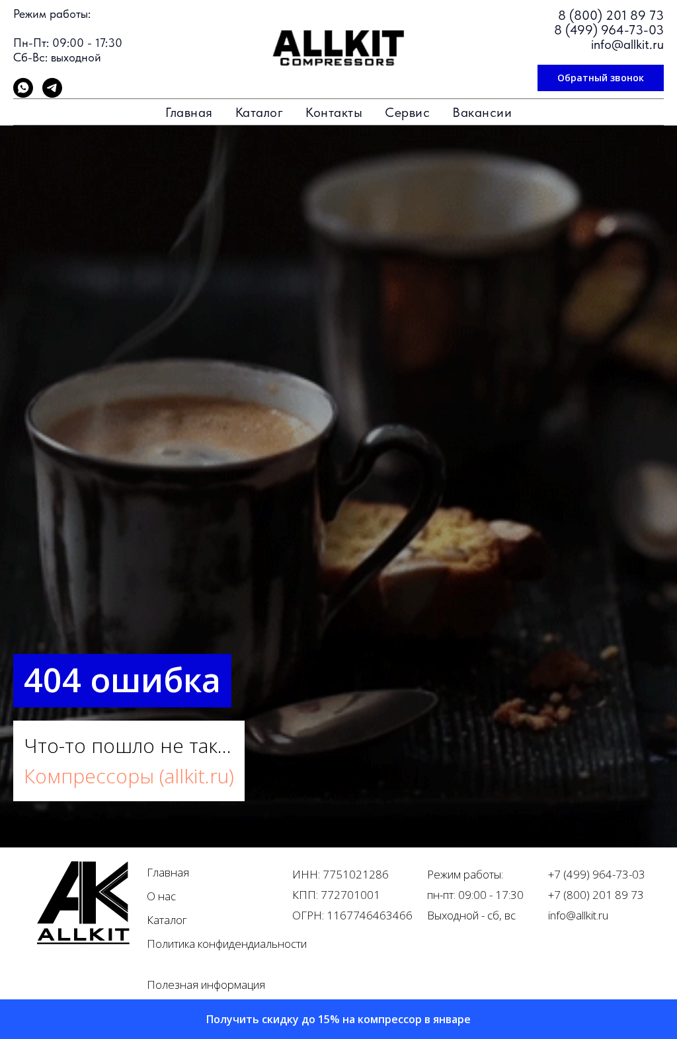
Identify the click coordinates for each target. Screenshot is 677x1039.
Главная (189, 112)
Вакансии (482, 112)
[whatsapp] (23, 94)
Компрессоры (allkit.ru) (129, 885)
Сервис (407, 112)
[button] (601, 78)
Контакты (333, 112)
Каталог (259, 112)
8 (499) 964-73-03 (609, 30)
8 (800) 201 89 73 (611, 15)
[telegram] (52, 94)
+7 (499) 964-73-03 (596, 983)
